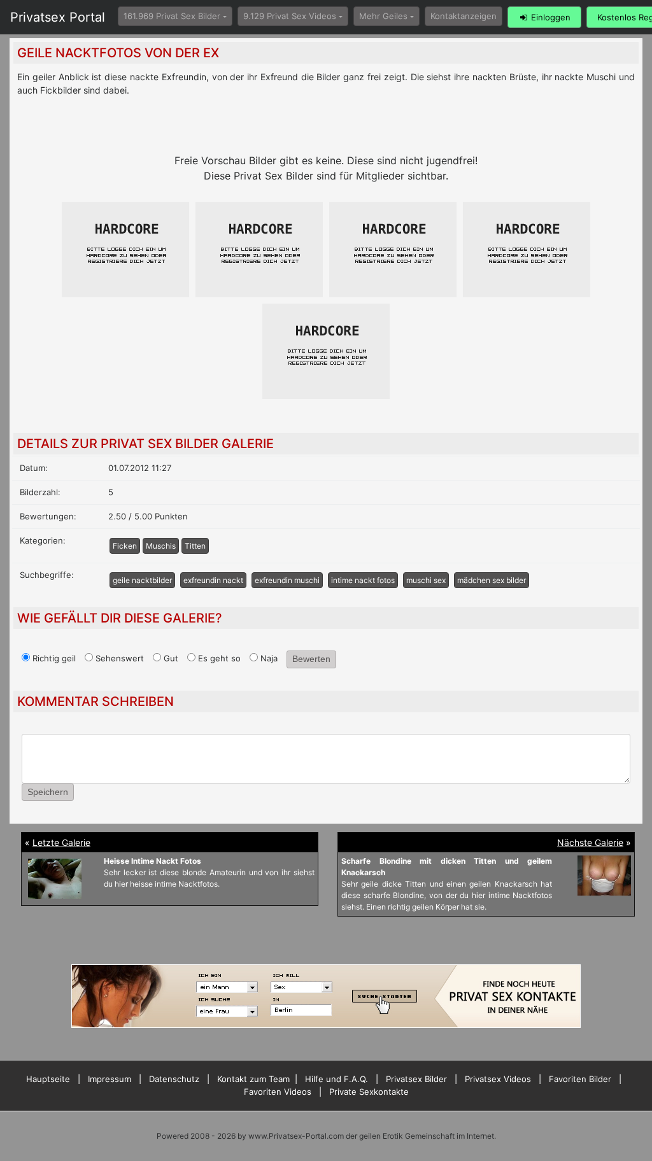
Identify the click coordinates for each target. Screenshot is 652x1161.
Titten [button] (195, 546)
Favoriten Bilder (580, 1079)
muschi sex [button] (426, 580)
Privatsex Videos (498, 1079)
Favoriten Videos (277, 1092)
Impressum (109, 1079)
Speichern (47, 792)
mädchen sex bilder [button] (491, 580)
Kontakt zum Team (253, 1079)
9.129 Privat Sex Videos (289, 16)
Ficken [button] (125, 546)
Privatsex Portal (57, 17)
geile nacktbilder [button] (142, 580)
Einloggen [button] (549, 17)
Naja (268, 658)
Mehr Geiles (383, 16)
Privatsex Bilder (416, 1079)
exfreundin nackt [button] (213, 580)
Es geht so (218, 658)
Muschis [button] (161, 546)
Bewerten (311, 659)
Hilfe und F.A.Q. (336, 1079)
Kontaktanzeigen (463, 16)
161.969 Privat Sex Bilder (172, 16)
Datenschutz (174, 1079)
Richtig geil (53, 658)
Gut (169, 658)
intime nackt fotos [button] (363, 580)
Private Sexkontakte (369, 1092)
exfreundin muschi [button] (287, 580)
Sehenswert (118, 658)
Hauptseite (48, 1079)
